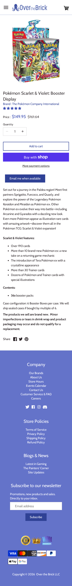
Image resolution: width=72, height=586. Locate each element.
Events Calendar (36, 386)
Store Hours (36, 381)
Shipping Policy (36, 438)
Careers (36, 398)
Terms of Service (36, 429)
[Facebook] (33, 407)
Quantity (8, 124)
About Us (36, 377)
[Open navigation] (6, 7)
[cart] (66, 8)
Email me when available (25, 178)
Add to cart (36, 146)
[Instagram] (39, 407)
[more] (22, 132)
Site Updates (36, 472)
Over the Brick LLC (48, 574)
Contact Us (36, 390)
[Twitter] (27, 407)
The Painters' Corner (36, 468)
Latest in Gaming (36, 464)
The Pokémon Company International (35, 104)
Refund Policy (36, 442)
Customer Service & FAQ (36, 394)
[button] (12, 108)
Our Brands (36, 373)
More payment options (36, 165)
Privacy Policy (36, 434)
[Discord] (45, 407)
